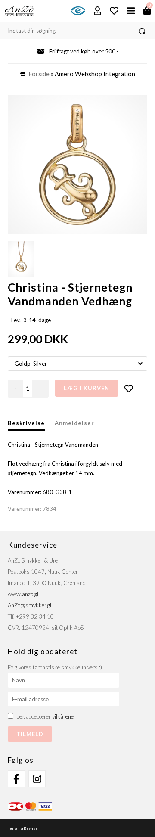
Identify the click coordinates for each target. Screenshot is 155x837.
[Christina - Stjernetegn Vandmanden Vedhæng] (77, 164)
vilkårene (63, 716)
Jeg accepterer (45, 716)
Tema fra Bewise (23, 828)
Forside (39, 74)
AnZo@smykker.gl (29, 605)
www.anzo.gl (23, 594)
